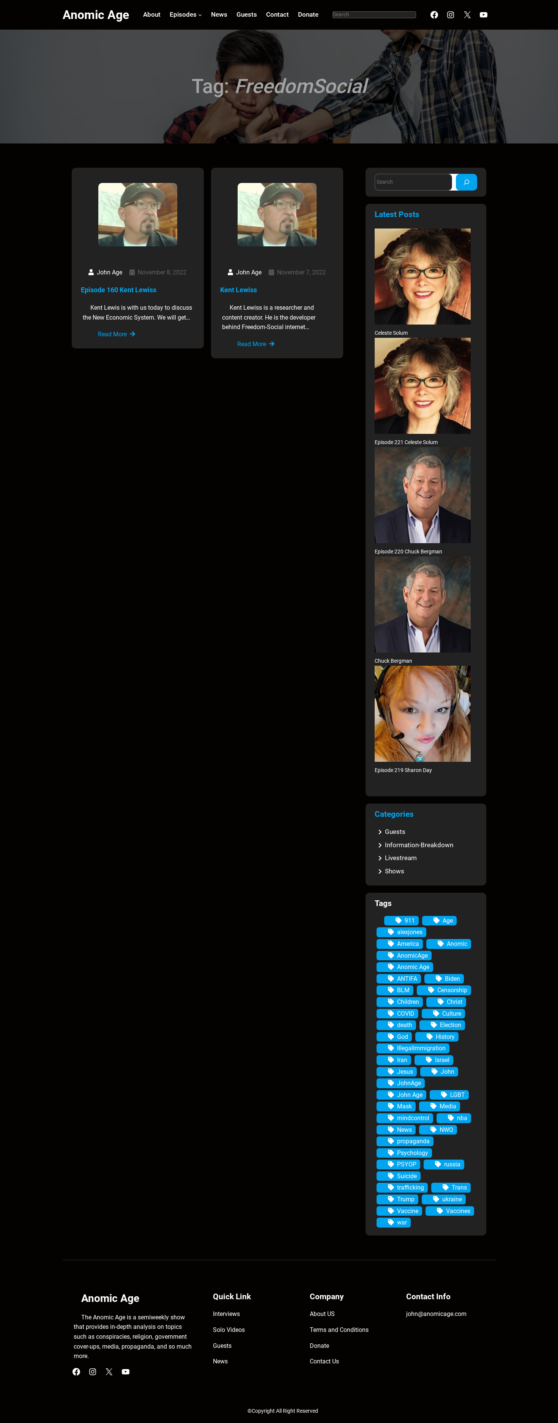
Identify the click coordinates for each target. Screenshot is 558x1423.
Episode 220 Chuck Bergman (408, 551)
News (404, 1129)
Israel (442, 1060)
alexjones (409, 932)
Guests (395, 831)
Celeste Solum (391, 333)
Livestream (401, 858)
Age (448, 920)
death (404, 1025)
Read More (112, 334)
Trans (459, 1187)
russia (452, 1164)
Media (448, 1106)
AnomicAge (412, 955)
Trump (406, 1199)
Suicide (407, 1176)
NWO (446, 1129)
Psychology (412, 1153)
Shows (394, 871)
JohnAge (409, 1083)
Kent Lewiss (238, 290)
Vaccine (407, 1211)
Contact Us (324, 1361)
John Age (409, 1094)
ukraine (452, 1199)
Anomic (457, 943)
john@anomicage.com (436, 1313)
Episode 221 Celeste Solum (406, 442)
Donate (319, 1345)
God (402, 1036)
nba (462, 1118)
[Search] (466, 182)
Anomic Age (96, 15)
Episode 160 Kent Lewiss (118, 290)
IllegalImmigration (421, 1048)
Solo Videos (229, 1329)
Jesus (405, 1071)
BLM (403, 990)
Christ (454, 1001)
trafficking (410, 1187)
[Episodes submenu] (200, 15)
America (408, 943)
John (447, 1071)
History (445, 1036)
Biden (452, 978)
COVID (406, 1013)
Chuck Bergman (393, 661)
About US (322, 1313)
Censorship (452, 990)
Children (408, 1001)
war (402, 1222)
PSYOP (406, 1164)
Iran (402, 1060)
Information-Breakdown (419, 845)
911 (410, 920)
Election (450, 1025)
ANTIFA (407, 978)
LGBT (457, 1094)
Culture (451, 1013)
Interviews (226, 1313)
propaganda (413, 1141)
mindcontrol (413, 1118)
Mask (404, 1106)
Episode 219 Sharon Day (403, 770)
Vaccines (458, 1211)
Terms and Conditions (339, 1329)
